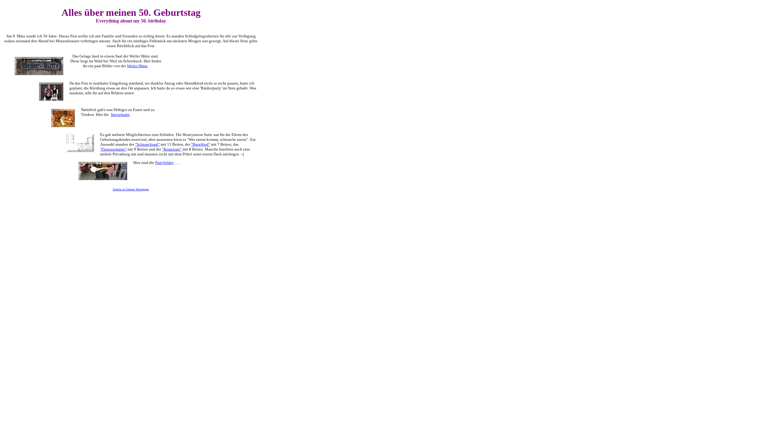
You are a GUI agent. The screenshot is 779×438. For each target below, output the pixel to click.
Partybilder (164, 162)
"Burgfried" (200, 144)
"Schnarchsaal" (147, 144)
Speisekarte (120, 114)
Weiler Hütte (137, 66)
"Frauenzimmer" (113, 149)
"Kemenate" (172, 149)
